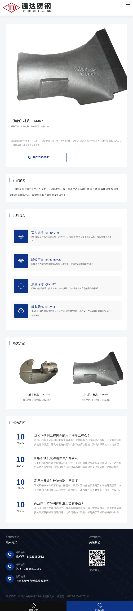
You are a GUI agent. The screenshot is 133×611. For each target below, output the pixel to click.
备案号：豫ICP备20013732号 (73, 596)
